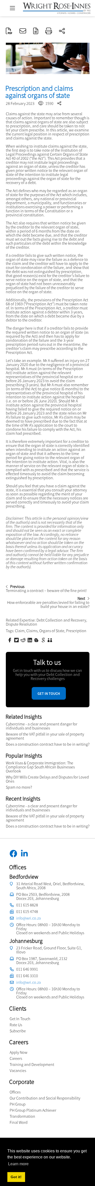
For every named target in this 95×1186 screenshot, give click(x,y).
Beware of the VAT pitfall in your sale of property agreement (45, 736)
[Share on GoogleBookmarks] (44, 639)
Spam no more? (19, 787)
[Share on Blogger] (37, 639)
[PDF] (9, 31)
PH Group (18, 1104)
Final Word (19, 1122)
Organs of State (51, 630)
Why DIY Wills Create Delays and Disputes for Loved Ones (47, 779)
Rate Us (16, 1024)
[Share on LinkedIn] (30, 639)
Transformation (22, 1116)
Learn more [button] (18, 1164)
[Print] (48, 31)
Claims (31, 630)
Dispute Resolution (21, 624)
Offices (15, 1091)
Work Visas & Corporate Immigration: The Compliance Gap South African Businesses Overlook (40, 766)
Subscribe (18, 1030)
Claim (20, 630)
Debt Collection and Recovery (61, 620)
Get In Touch (20, 1018)
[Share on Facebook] (10, 639)
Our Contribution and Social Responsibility (45, 1098)
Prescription (76, 630)
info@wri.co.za (28, 918)
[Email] (23, 31)
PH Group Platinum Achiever (33, 1110)
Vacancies (18, 1070)
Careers (16, 1058)
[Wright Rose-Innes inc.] (57, 7)
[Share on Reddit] (24, 639)
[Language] (35, 31)
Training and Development (32, 1064)
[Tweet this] (17, 639)
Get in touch (48, 693)
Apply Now (18, 1052)
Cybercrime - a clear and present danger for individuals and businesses (41, 726)
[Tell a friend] (50, 639)
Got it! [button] (16, 1177)
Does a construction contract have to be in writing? (47, 744)
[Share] (62, 31)
